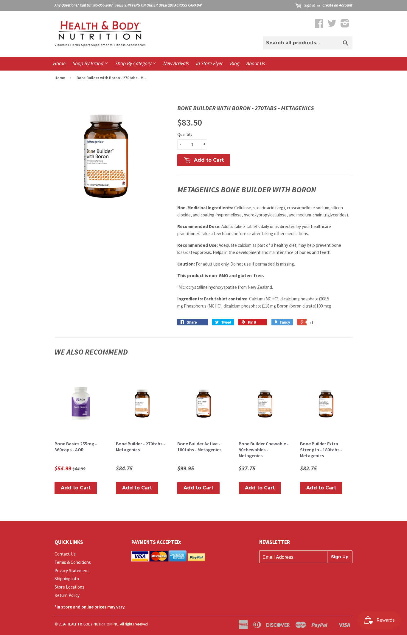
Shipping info (67, 578)
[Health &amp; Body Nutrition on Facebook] (319, 25)
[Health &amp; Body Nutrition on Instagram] (344, 25)
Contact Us (65, 554)
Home (59, 63)
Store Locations (69, 587)
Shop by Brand (89, 63)
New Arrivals (176, 63)
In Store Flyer (209, 63)
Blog (234, 63)
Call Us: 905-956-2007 (96, 5)
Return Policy (67, 595)
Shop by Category (134, 63)
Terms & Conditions (73, 562)
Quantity (184, 134)
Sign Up (340, 556)
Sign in (309, 5)
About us (255, 63)
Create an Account (337, 5)
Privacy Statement (72, 570)
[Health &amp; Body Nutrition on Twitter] (331, 25)
